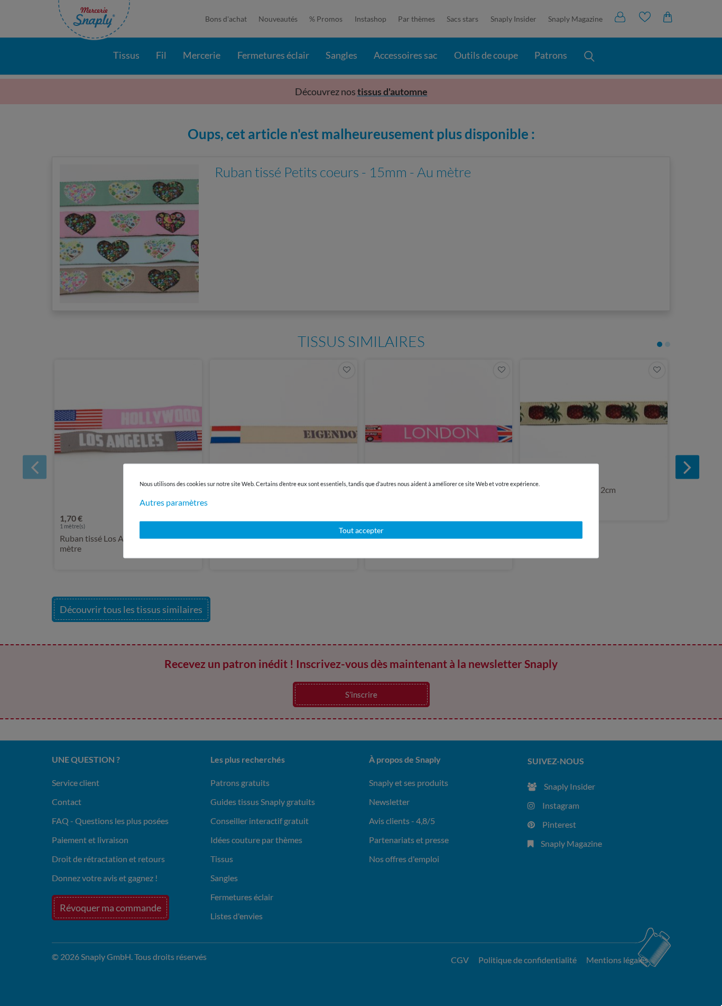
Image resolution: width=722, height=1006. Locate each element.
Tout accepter (361, 529)
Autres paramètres (174, 502)
